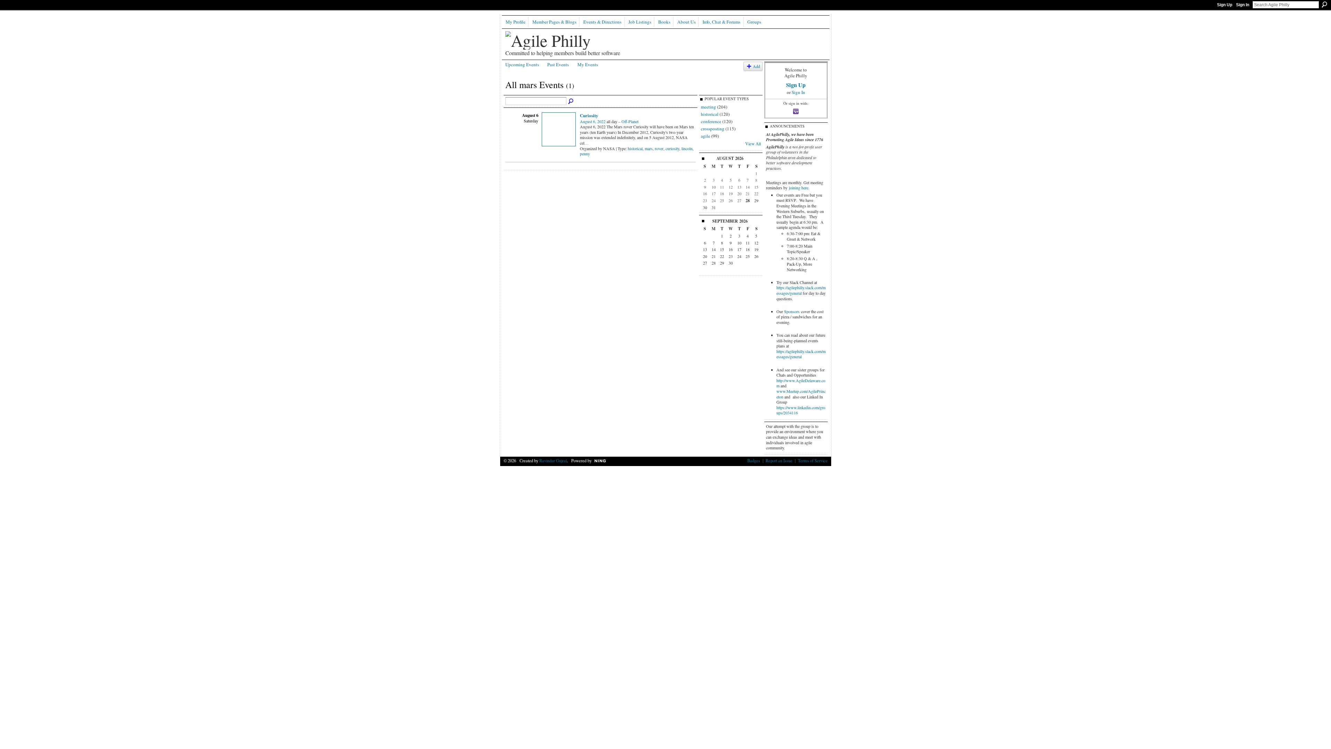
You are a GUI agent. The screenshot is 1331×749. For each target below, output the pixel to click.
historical (635, 148)
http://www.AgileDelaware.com (800, 383)
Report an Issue (779, 460)
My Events (587, 64)
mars (649, 148)
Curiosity (589, 115)
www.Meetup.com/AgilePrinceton (801, 393)
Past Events (558, 64)
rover (659, 148)
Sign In (1242, 4)
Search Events (571, 101)
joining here (798, 187)
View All (753, 143)
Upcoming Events (522, 64)
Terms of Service (813, 460)
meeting (708, 107)
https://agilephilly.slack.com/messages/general (801, 290)
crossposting (712, 129)
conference (711, 121)
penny (585, 153)
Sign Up (1224, 4)
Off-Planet (629, 121)
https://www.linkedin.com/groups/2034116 (800, 410)
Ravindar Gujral (553, 460)
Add (756, 66)
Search (1324, 4)
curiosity (672, 148)
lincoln (687, 148)
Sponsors (792, 311)
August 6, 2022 (593, 121)
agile (705, 136)
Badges (753, 460)
